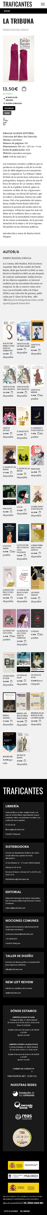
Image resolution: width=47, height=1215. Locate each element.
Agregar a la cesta (24, 88)
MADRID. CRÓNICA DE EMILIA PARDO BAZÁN (22, 715)
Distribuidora (17, 846)
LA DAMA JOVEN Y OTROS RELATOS (37, 507)
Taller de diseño (19, 956)
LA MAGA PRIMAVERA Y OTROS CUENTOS (37, 547)
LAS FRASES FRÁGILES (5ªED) (9, 631)
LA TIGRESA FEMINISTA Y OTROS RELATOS (23, 592)
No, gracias (25, 1211)
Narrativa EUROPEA (21, 153)
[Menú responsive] (43, 4)
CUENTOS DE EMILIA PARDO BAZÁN (23, 344)
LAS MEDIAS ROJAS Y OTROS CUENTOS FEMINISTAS (22, 634)
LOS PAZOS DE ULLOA (22, 676)
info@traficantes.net (24, 1072)
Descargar (9, 108)
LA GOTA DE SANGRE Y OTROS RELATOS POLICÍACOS (23, 548)
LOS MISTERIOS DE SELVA (8, 677)
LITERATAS (35, 631)
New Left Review (19, 982)
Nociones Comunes (22, 920)
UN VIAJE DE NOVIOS (21, 756)
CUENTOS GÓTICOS (6, 429)
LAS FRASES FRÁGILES (35, 593)
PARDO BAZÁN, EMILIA (15, 29)
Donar (7, 113)
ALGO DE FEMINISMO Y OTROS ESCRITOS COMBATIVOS (8, 347)
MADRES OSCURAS (6, 716)
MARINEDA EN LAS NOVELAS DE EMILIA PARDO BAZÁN (37, 715)
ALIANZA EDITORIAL (23, 133)
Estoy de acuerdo (11, 1211)
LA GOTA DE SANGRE (7, 547)
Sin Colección (30, 136)
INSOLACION (35, 469)
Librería (12, 806)
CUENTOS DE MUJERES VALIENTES (9, 388)
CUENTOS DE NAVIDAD (35, 391)
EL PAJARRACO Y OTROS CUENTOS (37, 429)
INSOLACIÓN (7, 508)
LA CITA (19, 507)
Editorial (13, 892)
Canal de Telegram (12, 834)
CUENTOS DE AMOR (35, 346)
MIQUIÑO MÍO (8, 756)
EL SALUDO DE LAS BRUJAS (9, 468)
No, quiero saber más (33, 1202)
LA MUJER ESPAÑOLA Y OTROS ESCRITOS (8, 592)
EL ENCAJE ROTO (23, 431)
